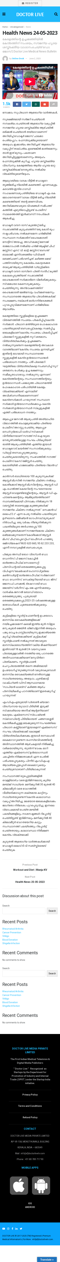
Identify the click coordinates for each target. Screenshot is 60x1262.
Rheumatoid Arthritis (13, 928)
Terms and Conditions (30, 1106)
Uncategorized (16, 27)
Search (6, 905)
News (28, 27)
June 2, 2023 (35, 58)
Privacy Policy (30, 1094)
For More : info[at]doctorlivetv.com (38, 1239)
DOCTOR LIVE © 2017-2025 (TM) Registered (22, 1236)
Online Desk (18, 58)
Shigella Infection (11, 943)
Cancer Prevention (11, 932)
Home (5, 27)
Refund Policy (30, 1117)
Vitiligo (5, 936)
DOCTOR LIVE (30, 14)
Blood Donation (10, 939)
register (31, 3)
